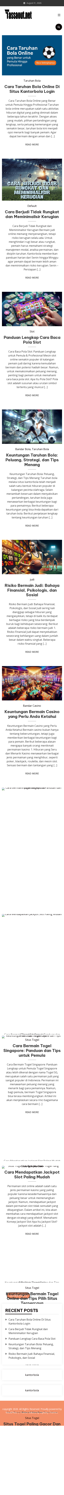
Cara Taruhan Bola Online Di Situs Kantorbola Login (32, 89)
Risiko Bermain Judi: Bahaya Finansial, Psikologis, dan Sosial (32, 590)
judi (32, 579)
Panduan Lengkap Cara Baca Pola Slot (32, 340)
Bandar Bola (23, 449)
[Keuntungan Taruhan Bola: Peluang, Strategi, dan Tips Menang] (32, 426)
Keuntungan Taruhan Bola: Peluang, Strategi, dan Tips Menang (32, 460)
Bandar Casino (32, 706)
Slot (32, 331)
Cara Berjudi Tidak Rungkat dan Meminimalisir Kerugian (32, 214)
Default (32, 206)
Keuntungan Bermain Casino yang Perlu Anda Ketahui (32, 714)
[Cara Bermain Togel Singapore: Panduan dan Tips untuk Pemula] (32, 911)
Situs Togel (32, 1418)
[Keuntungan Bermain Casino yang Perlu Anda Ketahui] (32, 683)
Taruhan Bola (32, 80)
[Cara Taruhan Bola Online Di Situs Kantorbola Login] (32, 55)
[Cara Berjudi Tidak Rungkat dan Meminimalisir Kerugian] (32, 180)
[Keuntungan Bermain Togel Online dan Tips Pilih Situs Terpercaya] (32, 1159)
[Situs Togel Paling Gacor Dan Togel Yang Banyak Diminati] (32, 1289)
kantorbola (32, 1375)
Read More (32, 144)
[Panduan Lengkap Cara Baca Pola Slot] (32, 309)
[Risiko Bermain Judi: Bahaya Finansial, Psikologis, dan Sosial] (32, 557)
